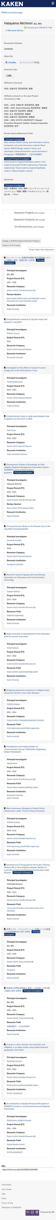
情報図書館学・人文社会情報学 (28, 154)
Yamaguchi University (15, 564)
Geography (9, 154)
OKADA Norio (12, 763)
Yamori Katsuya (12, 648)
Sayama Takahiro (13, 591)
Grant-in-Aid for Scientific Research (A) (21, 664)
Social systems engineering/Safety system (22, 162)
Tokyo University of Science (17, 454)
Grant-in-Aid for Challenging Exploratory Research (25, 720)
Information (6, 1185)
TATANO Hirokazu (13, 704)
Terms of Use (7, 1203)
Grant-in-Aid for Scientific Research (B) (21, 290)
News (4, 1198)
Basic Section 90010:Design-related (20, 508)
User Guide (6, 1189)
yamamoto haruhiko (14, 540)
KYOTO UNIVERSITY (15, 1093)
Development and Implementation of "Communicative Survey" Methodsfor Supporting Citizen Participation (25, 749)
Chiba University (13, 406)
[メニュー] (53, 3)
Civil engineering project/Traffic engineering (23, 728)
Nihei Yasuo (11, 430)
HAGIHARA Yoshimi (14, 1061)
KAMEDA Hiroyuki (24, 1120)
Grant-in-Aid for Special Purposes (19, 349)
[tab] (29, 213)
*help (50, 27)
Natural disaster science (22, 171)
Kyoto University (13, 309)
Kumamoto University (15, 358)
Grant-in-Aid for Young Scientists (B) (20, 962)
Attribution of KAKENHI (11, 1207)
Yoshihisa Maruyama (14, 382)
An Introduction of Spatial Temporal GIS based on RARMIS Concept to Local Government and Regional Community (27, 1106)
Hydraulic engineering (15, 615)
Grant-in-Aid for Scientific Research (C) (21, 1077)
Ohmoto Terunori (13, 333)
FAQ (3, 1194)
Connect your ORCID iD (37, 27)
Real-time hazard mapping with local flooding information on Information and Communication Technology (24, 577)
